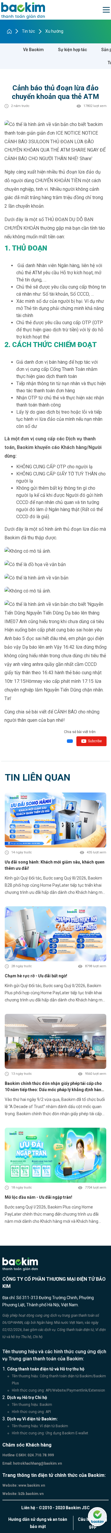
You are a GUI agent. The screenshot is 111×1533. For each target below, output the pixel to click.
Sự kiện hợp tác (72, 49)
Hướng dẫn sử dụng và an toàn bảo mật (37, 1523)
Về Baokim (33, 49)
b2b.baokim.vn (30, 1494)
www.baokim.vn (31, 1485)
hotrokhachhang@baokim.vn (37, 1463)
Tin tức (28, 31)
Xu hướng (54, 31)
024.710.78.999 (40, 1455)
